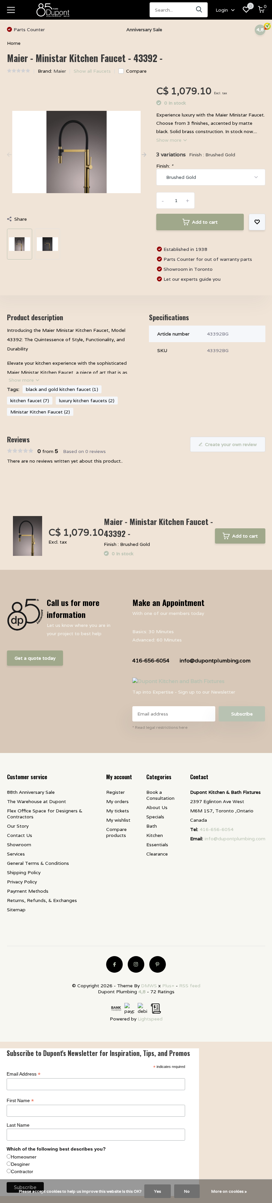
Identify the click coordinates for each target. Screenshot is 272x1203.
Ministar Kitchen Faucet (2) (40, 412)
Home (14, 43)
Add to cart (205, 222)
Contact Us (19, 835)
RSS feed (189, 986)
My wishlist (118, 820)
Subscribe (242, 714)
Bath (151, 826)
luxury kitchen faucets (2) (86, 401)
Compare (136, 71)
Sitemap (16, 910)
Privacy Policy (22, 882)
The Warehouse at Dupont (36, 801)
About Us (157, 807)
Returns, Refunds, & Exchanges (42, 900)
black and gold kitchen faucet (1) (62, 389)
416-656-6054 (151, 660)
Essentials (157, 845)
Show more (169, 140)
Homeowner (23, 1157)
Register (115, 792)
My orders (117, 801)
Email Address (23, 1074)
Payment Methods (27, 891)
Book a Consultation (160, 795)
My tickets (117, 811)
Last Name (18, 1125)
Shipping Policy (23, 872)
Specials (155, 817)
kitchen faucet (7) (29, 401)
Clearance (157, 854)
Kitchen (154, 835)
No (187, 1191)
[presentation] (9, 155)
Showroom (19, 845)
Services (16, 854)
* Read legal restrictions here (159, 727)
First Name (20, 1100)
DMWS (149, 986)
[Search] (199, 9)
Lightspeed (150, 1019)
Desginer (20, 1164)
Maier (59, 71)
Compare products (116, 832)
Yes (157, 1191)
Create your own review (231, 444)
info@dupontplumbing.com (214, 660)
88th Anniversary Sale (31, 792)
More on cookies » (229, 1191)
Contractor (22, 1171)
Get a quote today (35, 658)
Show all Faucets (92, 71)
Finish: (164, 166)
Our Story (18, 826)
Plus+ (168, 986)
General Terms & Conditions (38, 863)
